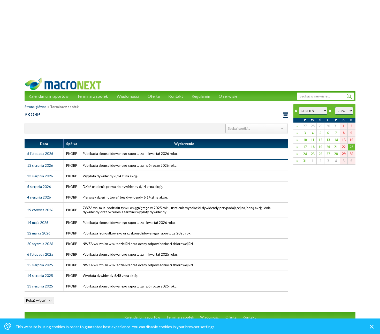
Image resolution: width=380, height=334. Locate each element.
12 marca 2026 (38, 233)
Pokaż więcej (36, 300)
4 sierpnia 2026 (39, 197)
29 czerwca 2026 (40, 210)
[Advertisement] (190, 41)
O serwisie (228, 96)
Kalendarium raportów (48, 96)
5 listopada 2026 (40, 153)
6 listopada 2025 (40, 254)
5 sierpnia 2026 (39, 187)
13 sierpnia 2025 (40, 286)
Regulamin (201, 96)
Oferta (154, 96)
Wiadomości (128, 96)
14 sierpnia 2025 (40, 276)
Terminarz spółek (92, 96)
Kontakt (175, 96)
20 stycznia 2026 (40, 244)
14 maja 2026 (37, 223)
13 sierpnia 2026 (40, 165)
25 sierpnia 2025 (40, 265)
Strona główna (36, 107)
